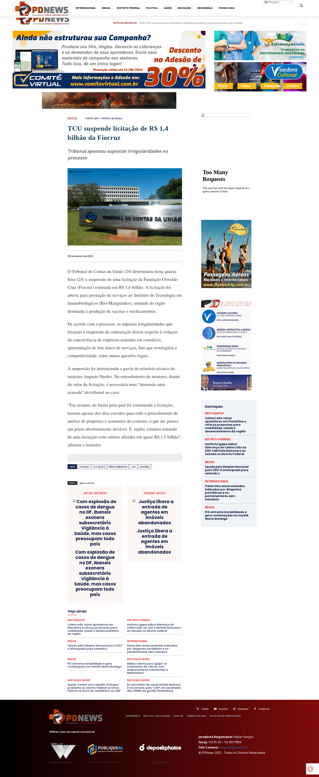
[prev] (298, 23)
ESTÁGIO (111, 603)
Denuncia (110, 593)
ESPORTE (98, 603)
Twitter (205, 709)
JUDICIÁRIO (111, 610)
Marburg (159, 610)
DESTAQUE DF (150, 593)
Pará (128, 617)
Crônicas (145, 590)
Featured (157, 603)
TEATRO (94, 630)
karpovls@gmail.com (233, 747)
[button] (301, 5)
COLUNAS (81, 587)
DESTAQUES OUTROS (146, 597)
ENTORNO (163, 600)
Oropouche (115, 617)
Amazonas (114, 584)
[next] (304, 23)
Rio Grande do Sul (123, 623)
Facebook (264, 709)
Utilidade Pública (158, 630)
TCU (133, 466)
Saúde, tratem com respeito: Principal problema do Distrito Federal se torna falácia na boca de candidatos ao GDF (94, 688)
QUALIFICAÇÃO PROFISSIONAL (165, 620)
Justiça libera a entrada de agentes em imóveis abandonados (154, 541)
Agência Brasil (87, 483)
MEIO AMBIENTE (112, 613)
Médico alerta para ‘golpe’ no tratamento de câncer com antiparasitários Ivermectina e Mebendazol (147, 668)
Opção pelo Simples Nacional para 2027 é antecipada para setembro (95, 647)
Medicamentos (118, 466)
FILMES (113, 607)
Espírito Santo (80, 603)
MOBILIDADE (151, 613)
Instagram (243, 709)
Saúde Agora (115, 627)
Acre (88, 584)
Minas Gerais (133, 613)
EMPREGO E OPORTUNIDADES (138, 600)
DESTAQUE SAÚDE (138, 659)
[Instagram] (234, 709)
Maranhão (145, 610)
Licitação (99, 466)
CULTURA (159, 590)
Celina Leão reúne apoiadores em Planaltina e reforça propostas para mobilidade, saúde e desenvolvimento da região (225, 424)
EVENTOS (126, 603)
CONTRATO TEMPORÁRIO (87, 590)
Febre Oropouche (95, 607)
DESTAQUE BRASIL (129, 593)
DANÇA (84, 593)
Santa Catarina (159, 623)
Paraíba (139, 617)
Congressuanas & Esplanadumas (164, 587)
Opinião (101, 617)
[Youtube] (215, 709)
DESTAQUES (87, 597)
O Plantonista (85, 617)
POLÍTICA (89, 620)
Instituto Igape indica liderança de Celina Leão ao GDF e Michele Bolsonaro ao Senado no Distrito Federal (225, 449)
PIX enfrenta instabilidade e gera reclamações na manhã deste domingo (178, 23)
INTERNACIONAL (137, 641)
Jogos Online (94, 610)
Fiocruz (84, 466)
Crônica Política (127, 590)
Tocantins (140, 630)
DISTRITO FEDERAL (218, 439)
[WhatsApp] (178, 256)
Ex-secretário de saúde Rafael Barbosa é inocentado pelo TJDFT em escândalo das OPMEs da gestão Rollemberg (154, 688)
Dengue (96, 593)
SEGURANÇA (152, 627)
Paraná (151, 617)
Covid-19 (110, 590)
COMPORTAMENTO (102, 587)
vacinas (145, 466)
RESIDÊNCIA (83, 623)
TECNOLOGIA (110, 630)
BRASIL (73, 118)
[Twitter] (198, 709)
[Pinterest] (170, 256)
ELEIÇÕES (112, 600)
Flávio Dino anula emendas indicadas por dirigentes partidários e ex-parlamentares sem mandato (152, 649)
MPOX (165, 613)
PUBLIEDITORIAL (135, 620)
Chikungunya (165, 584)
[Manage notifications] (310, 769)
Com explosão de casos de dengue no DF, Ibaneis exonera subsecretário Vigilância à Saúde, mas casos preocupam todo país (95, 573)
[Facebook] (153, 256)
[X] (161, 256)
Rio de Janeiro (102, 623)
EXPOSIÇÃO (142, 603)
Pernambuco (165, 617)
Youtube (223, 709)
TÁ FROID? (80, 630)
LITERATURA (128, 610)
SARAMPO (86, 627)
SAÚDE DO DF (133, 627)
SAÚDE (100, 627)
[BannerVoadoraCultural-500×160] (260, 77)
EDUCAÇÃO (96, 600)
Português (273, 2)
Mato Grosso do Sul (89, 613)
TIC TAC (126, 630)
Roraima (142, 623)
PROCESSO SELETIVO (110, 620)
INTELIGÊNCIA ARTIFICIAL (146, 607)
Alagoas (99, 584)
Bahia (128, 584)
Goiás (124, 607)
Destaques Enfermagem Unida (115, 597)
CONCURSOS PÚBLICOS (130, 587)
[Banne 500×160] (260, 45)
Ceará (151, 584)
